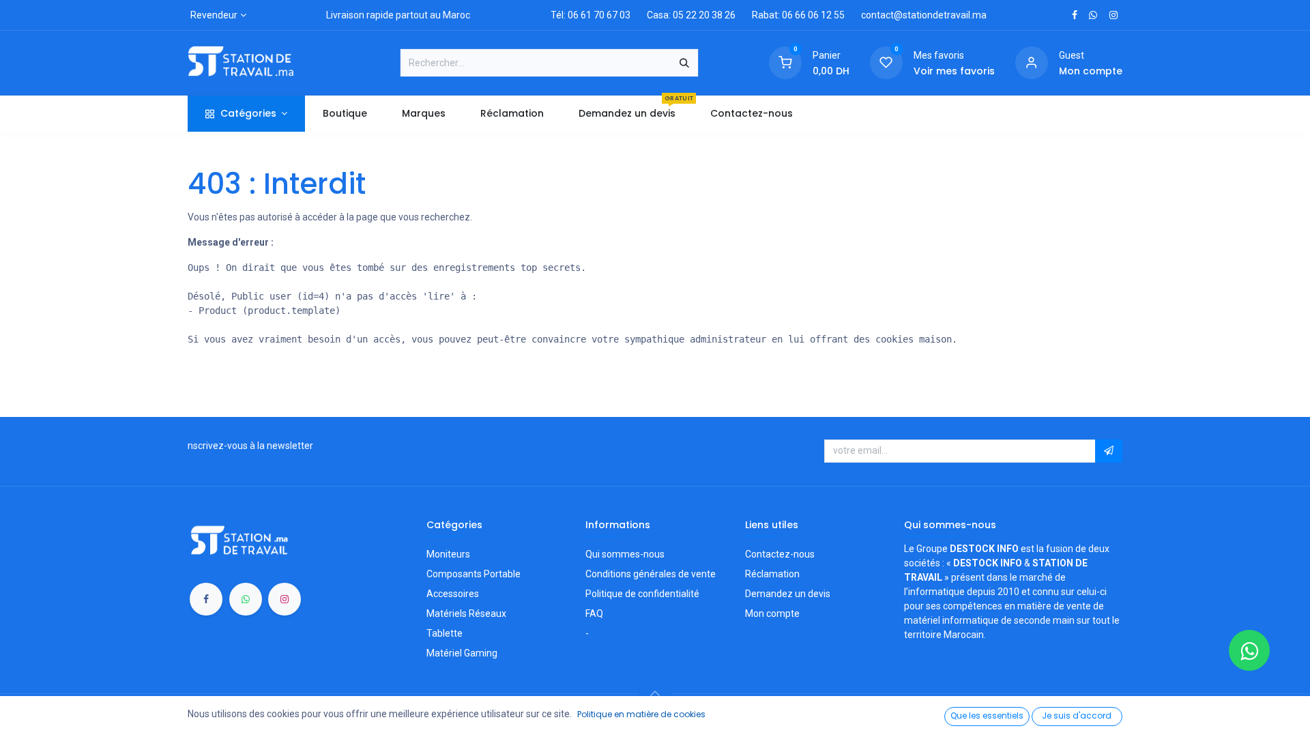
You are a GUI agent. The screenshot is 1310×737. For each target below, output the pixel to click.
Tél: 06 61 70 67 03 (590, 15)
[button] (1108, 451)
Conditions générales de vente (650, 573)
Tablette (444, 633)
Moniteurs (448, 554)
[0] (785, 62)
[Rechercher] (684, 62)
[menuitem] (344, 114)
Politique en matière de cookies (641, 714)
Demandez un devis (787, 593)
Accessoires (452, 593)
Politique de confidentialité (642, 593)
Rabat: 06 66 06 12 (792, 15)
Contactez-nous (780, 554)
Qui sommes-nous (625, 554)
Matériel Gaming (461, 653)
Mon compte (772, 613)
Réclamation (772, 573)
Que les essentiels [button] (986, 715)
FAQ (594, 613)
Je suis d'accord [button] (1076, 715)
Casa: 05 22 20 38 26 (691, 15)
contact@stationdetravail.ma (924, 15)
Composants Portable (473, 573)
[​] (1074, 15)
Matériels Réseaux (466, 613)
